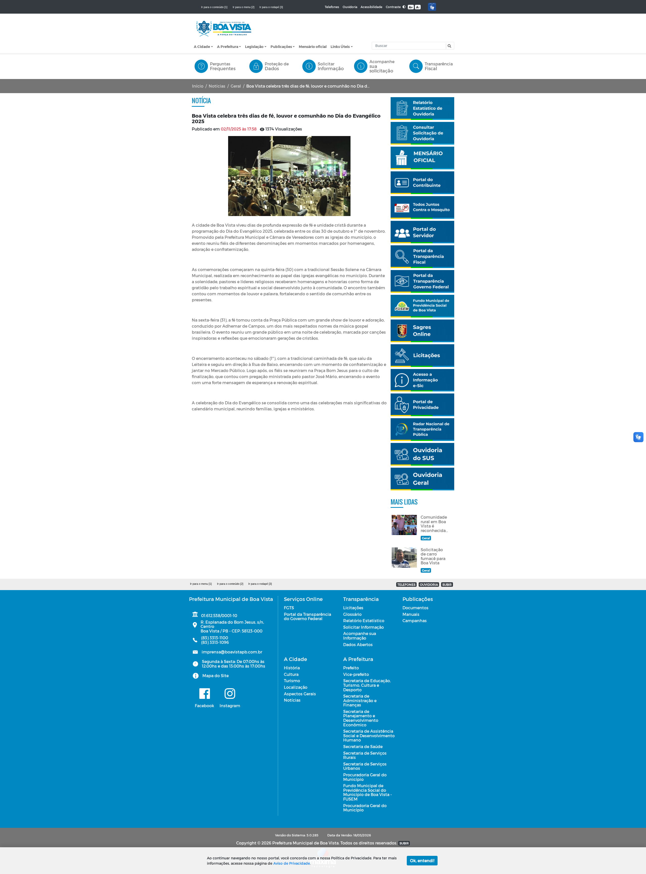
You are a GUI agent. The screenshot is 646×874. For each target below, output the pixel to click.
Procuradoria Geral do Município (365, 777)
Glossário (352, 614)
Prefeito (351, 667)
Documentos (415, 607)
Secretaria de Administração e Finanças (359, 700)
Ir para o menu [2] (243, 7)
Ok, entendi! (422, 860)
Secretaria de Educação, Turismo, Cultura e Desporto (367, 685)
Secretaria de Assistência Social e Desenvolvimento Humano (369, 735)
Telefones (332, 7)
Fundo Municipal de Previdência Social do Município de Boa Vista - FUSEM (367, 792)
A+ (411, 7)
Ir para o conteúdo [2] (230, 583)
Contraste (393, 7)
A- (417, 7)
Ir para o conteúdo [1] (214, 7)
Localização (295, 687)
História (292, 667)
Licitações (353, 607)
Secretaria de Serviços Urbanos (365, 766)
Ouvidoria (350, 7)
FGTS (289, 607)
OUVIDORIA (429, 584)
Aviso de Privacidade (291, 863)
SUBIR (447, 584)
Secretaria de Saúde (363, 746)
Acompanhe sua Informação (359, 635)
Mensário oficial (313, 46)
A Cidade (202, 46)
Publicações (281, 46)
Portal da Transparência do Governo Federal (307, 616)
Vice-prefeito (356, 674)
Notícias (217, 86)
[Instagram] (230, 693)
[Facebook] (204, 693)
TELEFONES (406, 584)
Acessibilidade (371, 7)
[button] (449, 46)
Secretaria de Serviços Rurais (365, 755)
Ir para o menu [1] (201, 583)
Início (197, 86)
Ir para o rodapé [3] (271, 7)
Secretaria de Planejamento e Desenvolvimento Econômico (360, 718)
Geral (236, 86)
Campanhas (414, 620)
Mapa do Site (215, 675)
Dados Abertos (358, 644)
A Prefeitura (227, 46)
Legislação (254, 46)
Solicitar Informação (363, 627)
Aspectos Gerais (300, 693)
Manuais (410, 614)
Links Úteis (340, 46)
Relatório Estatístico (363, 620)
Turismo (292, 680)
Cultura (291, 674)
